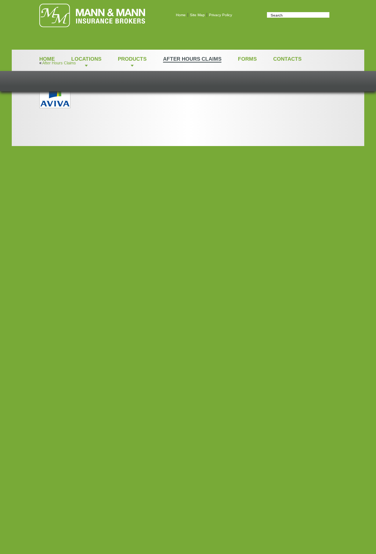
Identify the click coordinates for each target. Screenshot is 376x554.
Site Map (197, 15)
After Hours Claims (192, 59)
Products (132, 59)
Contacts (287, 59)
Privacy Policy (220, 15)
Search (333, 15)
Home (181, 15)
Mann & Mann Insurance (92, 15)
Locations (86, 59)
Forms (247, 59)
